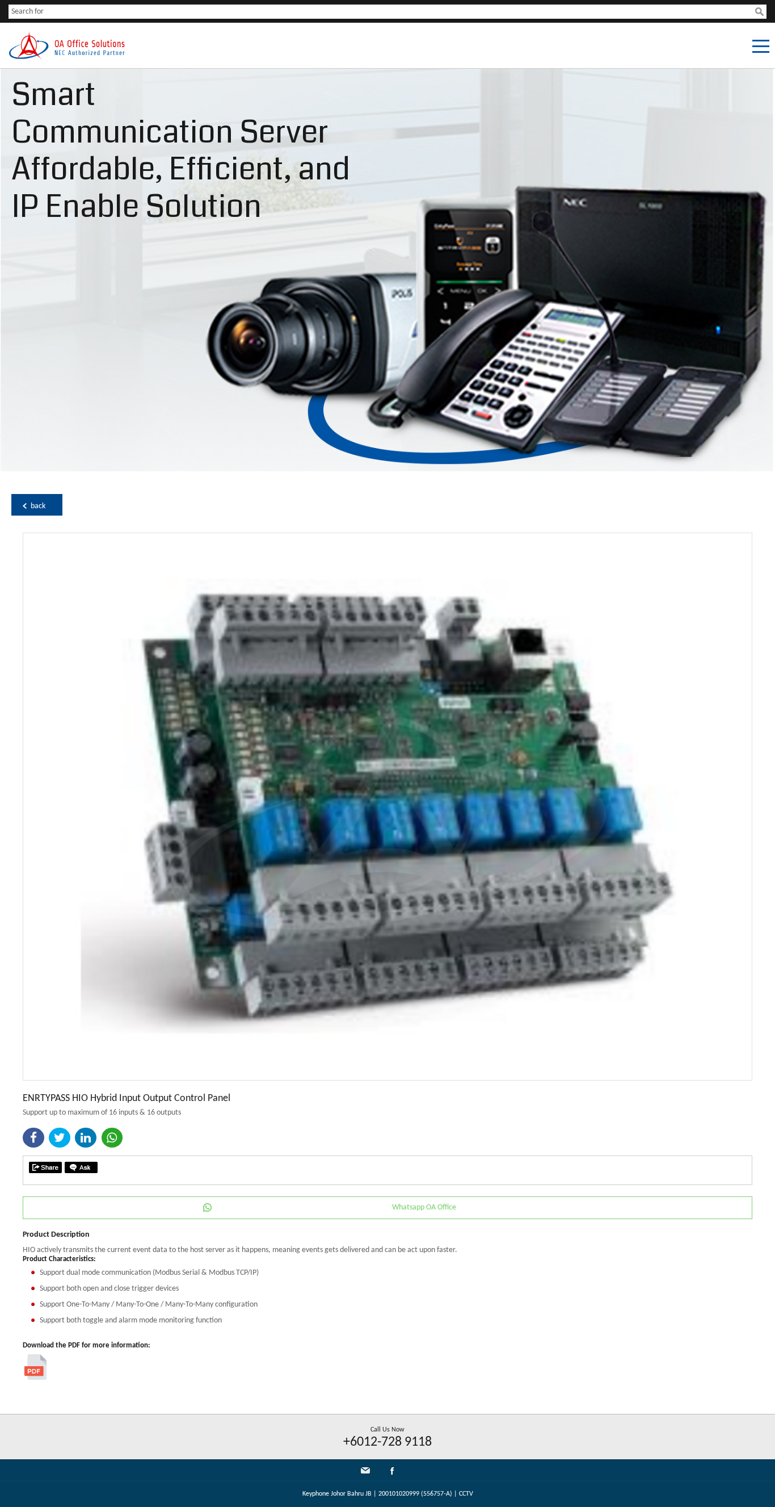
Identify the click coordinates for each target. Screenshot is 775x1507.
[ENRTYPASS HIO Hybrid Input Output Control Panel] (387, 1078)
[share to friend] (45, 1167)
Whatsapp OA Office (424, 1207)
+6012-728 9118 (387, 1442)
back (38, 506)
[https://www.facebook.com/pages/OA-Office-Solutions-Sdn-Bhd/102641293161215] (392, 1473)
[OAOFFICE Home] (67, 57)
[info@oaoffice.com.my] (365, 1470)
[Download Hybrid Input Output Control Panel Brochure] (35, 1378)
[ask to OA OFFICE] (81, 1167)
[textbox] (382, 12)
